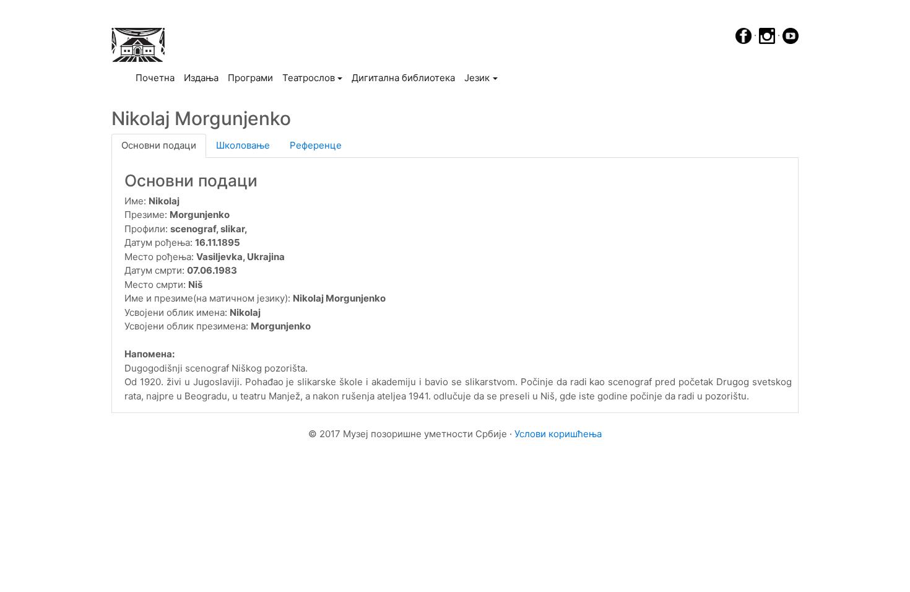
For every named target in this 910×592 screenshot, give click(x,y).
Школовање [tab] (243, 145)
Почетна (157, 77)
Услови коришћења (558, 434)
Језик (477, 78)
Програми (250, 78)
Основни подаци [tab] (158, 145)
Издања (201, 78)
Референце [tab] (316, 145)
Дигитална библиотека (403, 78)
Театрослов (308, 78)
